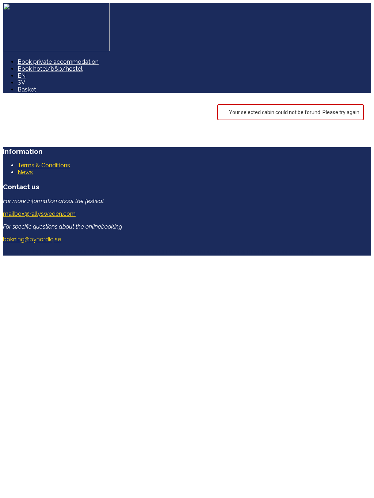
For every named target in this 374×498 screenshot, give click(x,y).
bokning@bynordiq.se (32, 239)
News (25, 172)
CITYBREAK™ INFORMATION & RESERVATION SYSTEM (236, 252)
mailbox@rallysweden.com (39, 213)
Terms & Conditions (44, 165)
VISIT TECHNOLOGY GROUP (49, 252)
